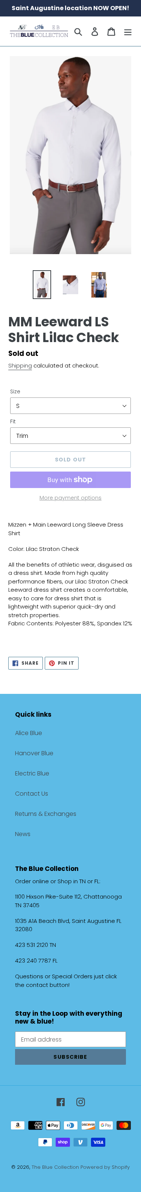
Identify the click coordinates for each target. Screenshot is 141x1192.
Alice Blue (28, 733)
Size (15, 391)
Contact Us (31, 793)
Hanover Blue (34, 753)
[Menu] (128, 31)
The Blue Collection (56, 1167)
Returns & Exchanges (45, 814)
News (22, 834)
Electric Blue (32, 773)
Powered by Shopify (105, 1167)
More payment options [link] (70, 498)
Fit (13, 421)
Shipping (20, 365)
